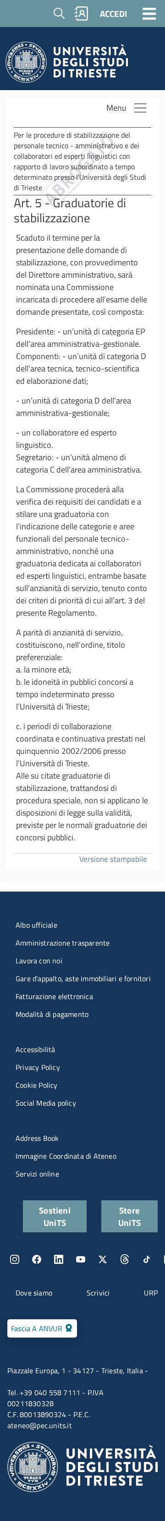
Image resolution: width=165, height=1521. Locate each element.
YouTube (80, 1259)
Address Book (37, 1138)
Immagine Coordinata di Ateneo (66, 1155)
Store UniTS (129, 1216)
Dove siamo (34, 1292)
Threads (124, 1259)
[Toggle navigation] (149, 13)
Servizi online (37, 1173)
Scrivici (98, 1292)
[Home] (67, 64)
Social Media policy (46, 1102)
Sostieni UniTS (55, 1216)
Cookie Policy (37, 1085)
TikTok (146, 1259)
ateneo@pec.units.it (39, 1425)
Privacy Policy (38, 1067)
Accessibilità (35, 1049)
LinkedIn (58, 1259)
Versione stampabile (113, 859)
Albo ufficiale (36, 924)
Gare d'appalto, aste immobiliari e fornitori (83, 978)
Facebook (36, 1259)
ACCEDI (113, 13)
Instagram (14, 1259)
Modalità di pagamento (52, 1014)
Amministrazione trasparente (63, 942)
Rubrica (82, 13)
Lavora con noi (39, 960)
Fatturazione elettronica (54, 996)
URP (151, 1292)
